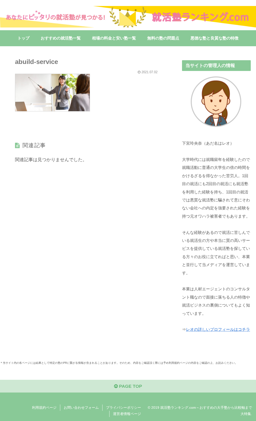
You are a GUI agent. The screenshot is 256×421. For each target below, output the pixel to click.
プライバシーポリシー (123, 408)
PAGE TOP (130, 386)
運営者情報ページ (127, 414)
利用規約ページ (44, 408)
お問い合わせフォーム (81, 408)
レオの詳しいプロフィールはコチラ (218, 329)
